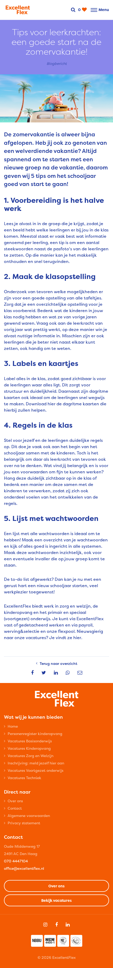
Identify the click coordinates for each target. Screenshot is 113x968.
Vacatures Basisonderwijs (30, 740)
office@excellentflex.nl (24, 868)
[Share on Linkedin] (56, 672)
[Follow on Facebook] (56, 924)
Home (13, 726)
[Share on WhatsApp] (68, 672)
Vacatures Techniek (24, 777)
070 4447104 (16, 860)
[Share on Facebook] (32, 672)
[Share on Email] (80, 672)
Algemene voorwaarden (29, 815)
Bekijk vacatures (56, 900)
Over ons (15, 800)
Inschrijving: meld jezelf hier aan (36, 762)
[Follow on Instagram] (45, 924)
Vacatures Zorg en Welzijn (30, 755)
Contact (15, 808)
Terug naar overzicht (58, 663)
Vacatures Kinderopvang (29, 748)
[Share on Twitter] (44, 672)
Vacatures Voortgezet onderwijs (35, 770)
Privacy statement (24, 822)
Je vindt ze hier (65, 637)
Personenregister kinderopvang (35, 733)
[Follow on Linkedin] (68, 924)
